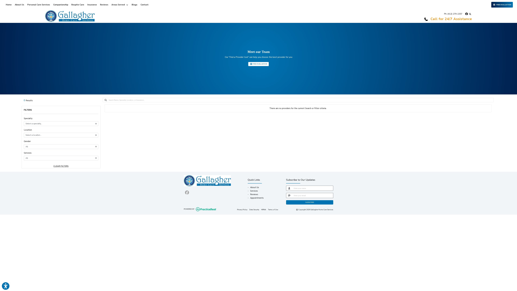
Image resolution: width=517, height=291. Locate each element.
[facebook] (466, 13)
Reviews (104, 4)
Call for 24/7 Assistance (451, 19)
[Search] (470, 13)
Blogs (134, 4)
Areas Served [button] (118, 4)
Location (28, 130)
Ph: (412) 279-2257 (453, 14)
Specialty (28, 118)
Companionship (60, 4)
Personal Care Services (38, 4)
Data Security (254, 209)
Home (9, 4)
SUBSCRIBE (309, 202)
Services (28, 153)
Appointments (257, 198)
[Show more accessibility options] (5, 286)
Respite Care (77, 4)
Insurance (92, 4)
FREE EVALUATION (259, 64)
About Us (19, 4)
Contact (145, 4)
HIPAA (263, 209)
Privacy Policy (242, 209)
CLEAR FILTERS (61, 166)
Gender (27, 141)
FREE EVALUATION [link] (503, 5)
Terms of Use (273, 209)
